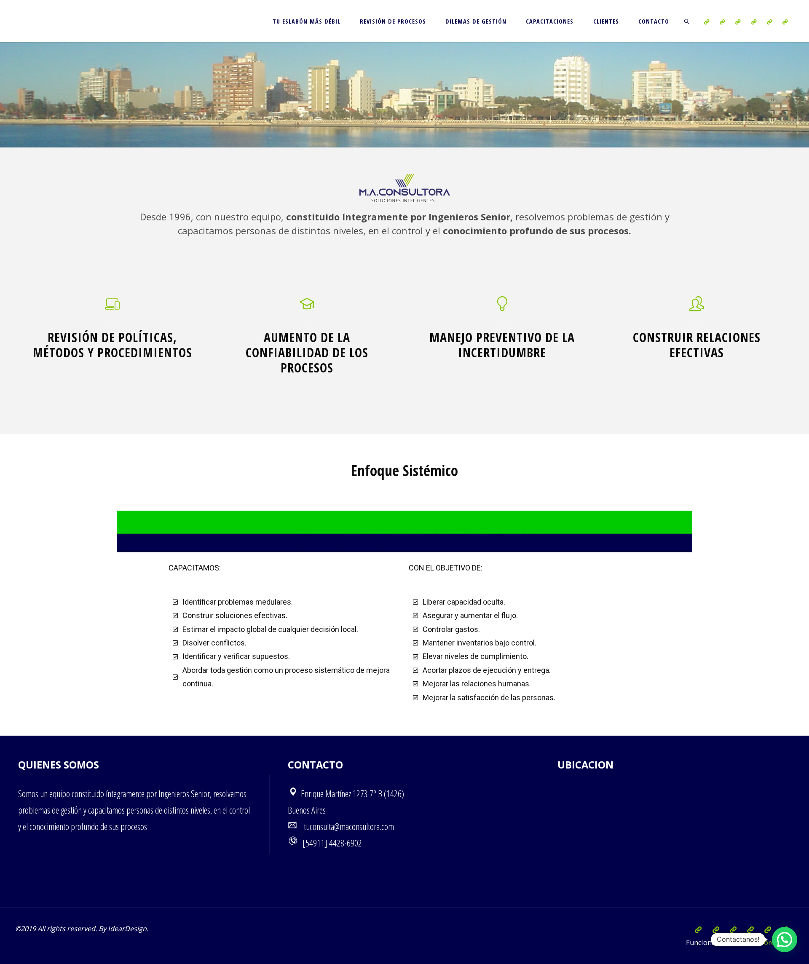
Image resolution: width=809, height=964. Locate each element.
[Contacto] (785, 21)
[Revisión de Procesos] (722, 21)
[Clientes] (769, 21)
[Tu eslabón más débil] (706, 21)
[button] (784, 939)
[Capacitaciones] (753, 21)
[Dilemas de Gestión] (738, 21)
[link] (687, 21)
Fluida (739, 942)
